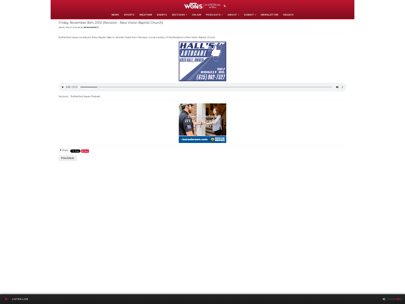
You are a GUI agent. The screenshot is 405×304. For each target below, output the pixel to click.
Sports (129, 14)
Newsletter (269, 14)
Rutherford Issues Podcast (85, 96)
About (232, 14)
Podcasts (213, 14)
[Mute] (384, 299)
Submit (249, 14)
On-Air (196, 14)
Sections (178, 14)
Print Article (67, 158)
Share (64, 150)
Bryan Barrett (91, 27)
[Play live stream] (6, 299)
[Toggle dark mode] (224, 6)
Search (288, 14)
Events (162, 14)
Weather (145, 14)
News (115, 14)
